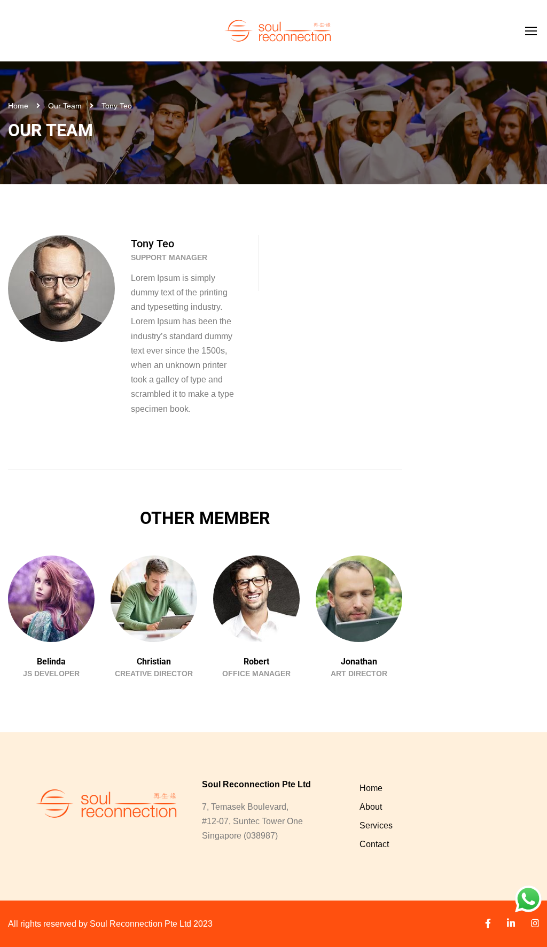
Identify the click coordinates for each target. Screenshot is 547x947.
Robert (256, 661)
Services (376, 825)
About (371, 806)
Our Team (65, 105)
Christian (154, 661)
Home (18, 105)
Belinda (51, 661)
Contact (374, 844)
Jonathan (359, 661)
